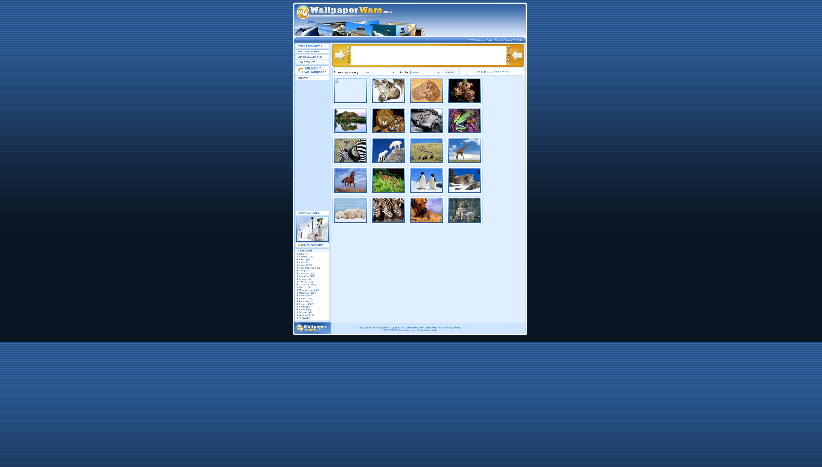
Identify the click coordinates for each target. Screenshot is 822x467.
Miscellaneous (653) (309, 290)
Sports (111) (305, 309)
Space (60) (304, 307)
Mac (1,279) (305, 287)
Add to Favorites (372, 328)
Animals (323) (306, 257)
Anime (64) (304, 259)
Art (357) (303, 262)
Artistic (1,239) (306, 265)
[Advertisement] (312, 145)
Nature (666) (305, 295)
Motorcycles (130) (307, 293)
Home (360, 328)
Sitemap (457, 328)
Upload (395, 328)
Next (507, 72)
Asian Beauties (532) (309, 268)
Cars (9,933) (305, 270)
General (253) (306, 282)
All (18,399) (304, 318)
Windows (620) (306, 315)
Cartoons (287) (306, 273)
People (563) (305, 298)
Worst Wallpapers (427, 328)
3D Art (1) (303, 254)
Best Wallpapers (409, 328)
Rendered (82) (306, 304)
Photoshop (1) (306, 301)
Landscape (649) (307, 284)
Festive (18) (305, 279)
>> (503, 72)
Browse (386, 328)
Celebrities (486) (307, 276)
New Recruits (444, 328)
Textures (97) (305, 312)
